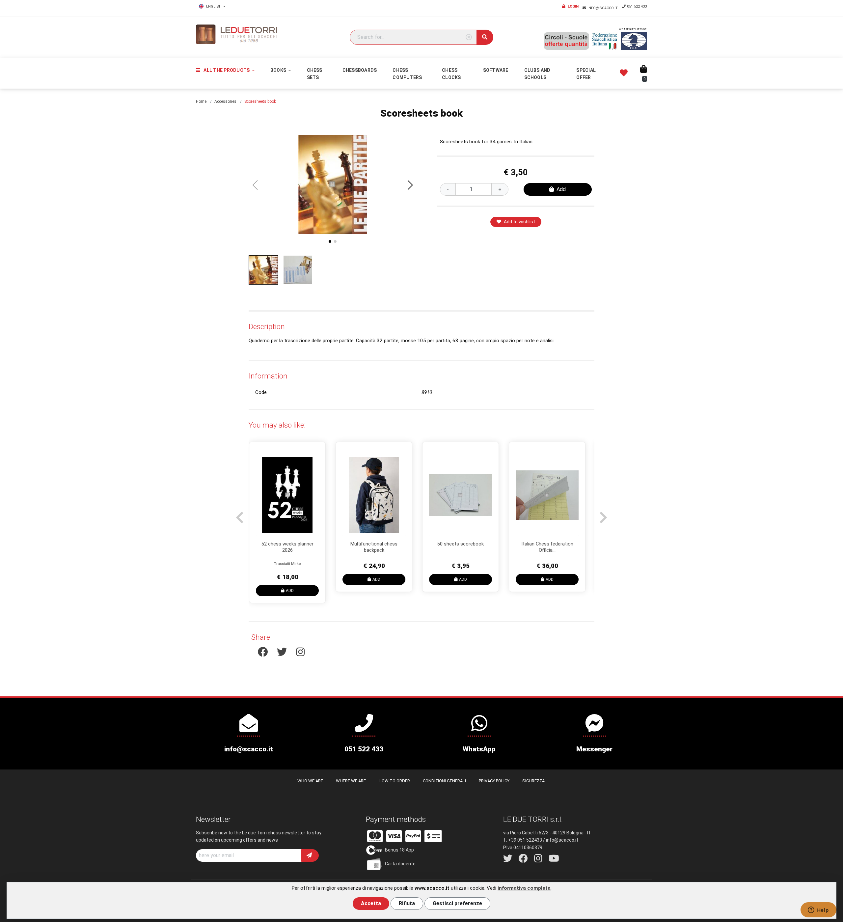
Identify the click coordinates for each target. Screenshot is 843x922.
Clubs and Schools (537, 74)
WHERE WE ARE (351, 780)
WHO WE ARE (310, 780)
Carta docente (400, 863)
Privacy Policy (494, 780)
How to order (394, 780)
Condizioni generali (444, 780)
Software (495, 70)
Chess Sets (314, 74)
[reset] (469, 37)
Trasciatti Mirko (551, 564)
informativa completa (524, 888)
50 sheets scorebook (292, 544)
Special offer (586, 74)
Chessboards (359, 70)
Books (278, 70)
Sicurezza (533, 780)
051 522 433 (637, 6)
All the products (227, 70)
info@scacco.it (603, 8)
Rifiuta (407, 903)
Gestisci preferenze (457, 903)
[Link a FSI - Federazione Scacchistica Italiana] (605, 41)
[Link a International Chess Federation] (634, 41)
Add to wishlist (519, 221)
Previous (238, 514)
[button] (410, 185)
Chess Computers (407, 74)
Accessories (225, 101)
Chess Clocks (451, 74)
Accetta (371, 903)
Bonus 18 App (399, 849)
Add (561, 189)
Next (602, 514)
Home (201, 101)
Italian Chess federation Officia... (379, 547)
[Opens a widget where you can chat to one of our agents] (818, 910)
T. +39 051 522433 (522, 840)
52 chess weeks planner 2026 (552, 547)
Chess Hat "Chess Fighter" (465, 544)
